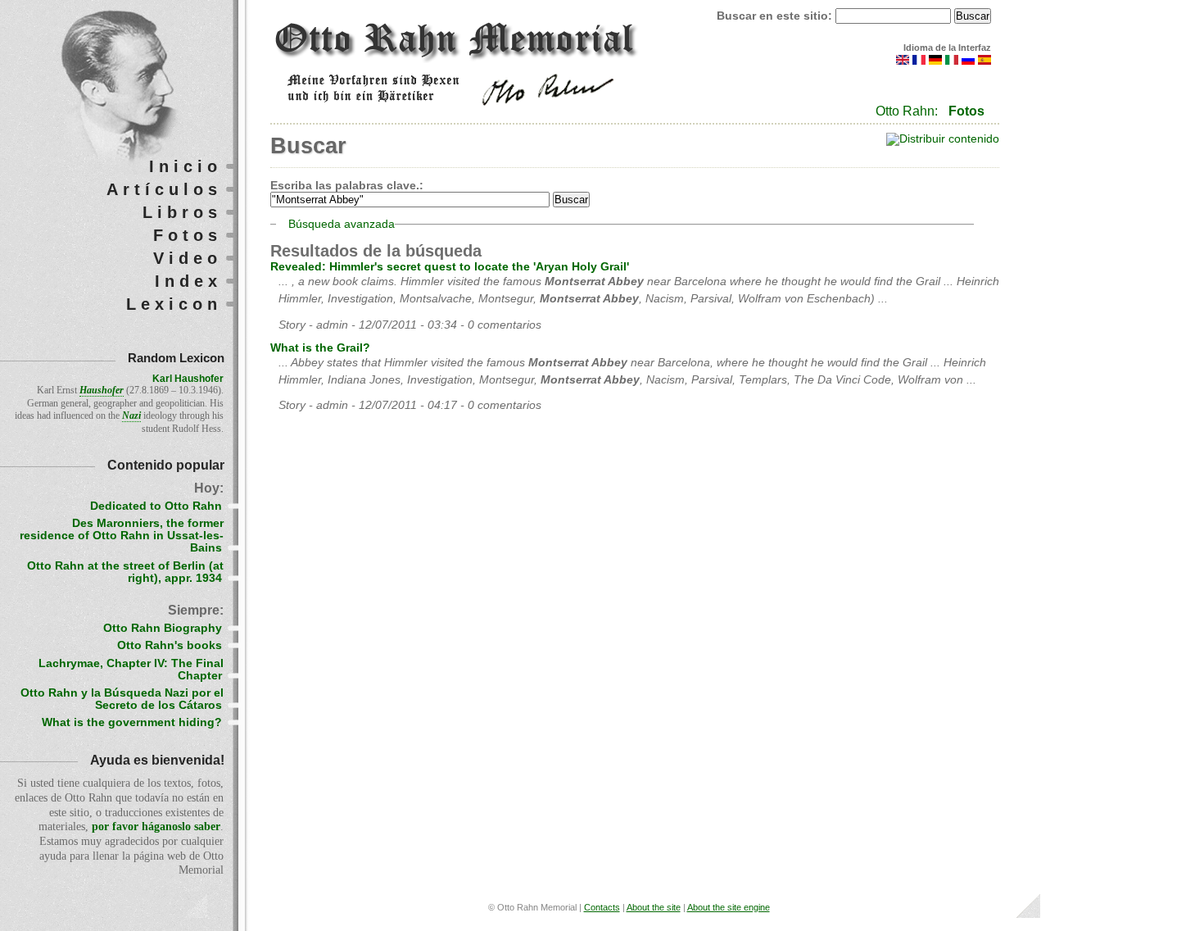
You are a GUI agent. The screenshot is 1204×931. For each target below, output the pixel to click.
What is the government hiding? (132, 722)
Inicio (185, 166)
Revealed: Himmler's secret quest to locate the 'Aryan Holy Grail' (449, 267)
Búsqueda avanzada (341, 224)
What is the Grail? (320, 348)
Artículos (164, 189)
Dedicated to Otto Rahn (156, 506)
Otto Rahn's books (169, 645)
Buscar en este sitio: (776, 16)
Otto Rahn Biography (162, 628)
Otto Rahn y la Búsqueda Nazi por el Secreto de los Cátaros (122, 699)
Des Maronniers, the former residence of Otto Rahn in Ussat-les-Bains (122, 535)
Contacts (602, 907)
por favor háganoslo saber (156, 826)
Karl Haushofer (188, 378)
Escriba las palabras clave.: (346, 185)
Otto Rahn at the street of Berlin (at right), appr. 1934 (125, 572)
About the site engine (728, 907)
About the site (654, 907)
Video (187, 258)
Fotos (966, 111)
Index (188, 281)
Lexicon (174, 304)
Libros (182, 212)
